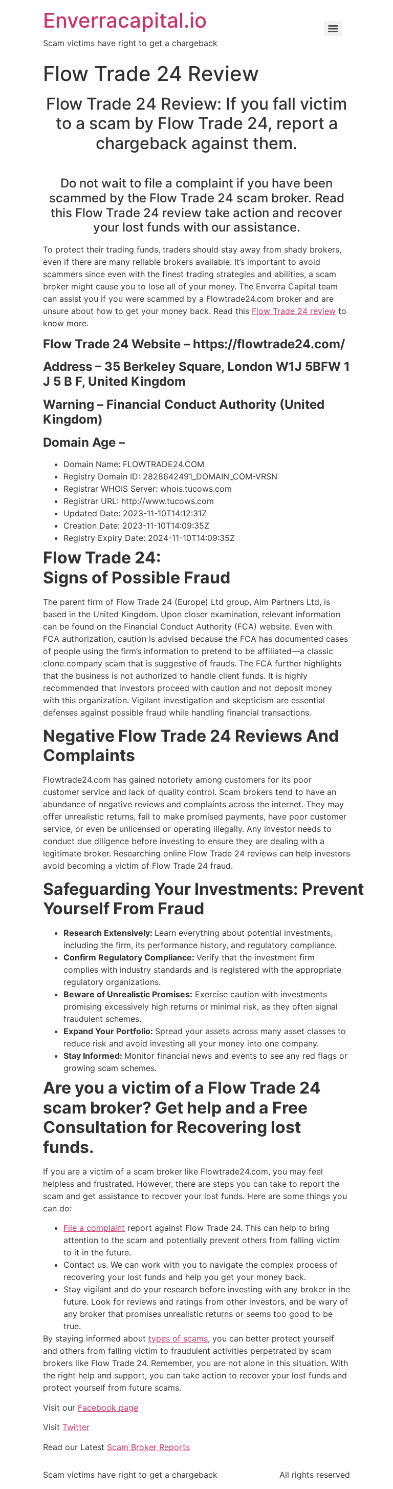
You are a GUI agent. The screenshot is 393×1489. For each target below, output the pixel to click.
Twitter (76, 1427)
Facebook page (108, 1407)
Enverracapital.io (125, 20)
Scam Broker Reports (148, 1447)
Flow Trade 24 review (294, 311)
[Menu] (333, 28)
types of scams (178, 1338)
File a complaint (94, 1228)
